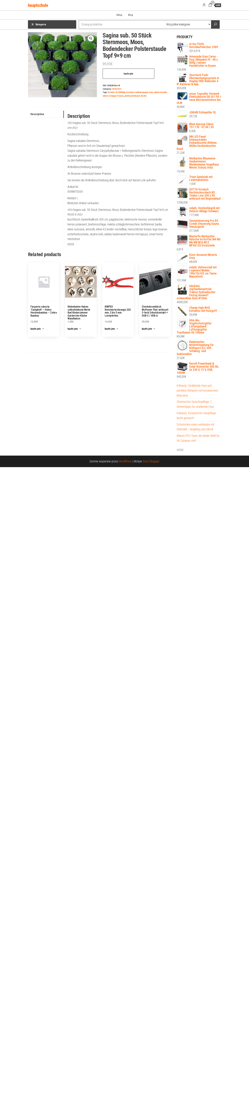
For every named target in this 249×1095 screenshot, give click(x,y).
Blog (130, 14)
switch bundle (160, 92)
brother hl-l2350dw (116, 92)
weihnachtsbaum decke (136, 96)
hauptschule (38, 5)
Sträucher (116, 89)
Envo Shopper (151, 461)
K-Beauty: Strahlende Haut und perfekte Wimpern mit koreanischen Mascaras (197, 390)
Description (37, 114)
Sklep (119, 14)
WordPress (125, 461)
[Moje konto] (204, 4)
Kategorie (41, 24)
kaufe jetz (128, 73)
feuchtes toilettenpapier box (139, 92)
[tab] (46, 114)
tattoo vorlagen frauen (113, 96)
